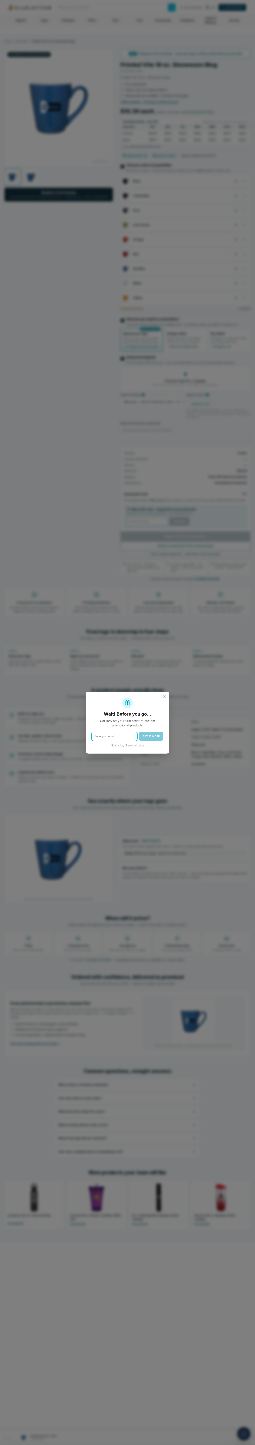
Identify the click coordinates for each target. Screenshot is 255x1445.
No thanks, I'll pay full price (127, 745)
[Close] (164, 696)
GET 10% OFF (151, 736)
